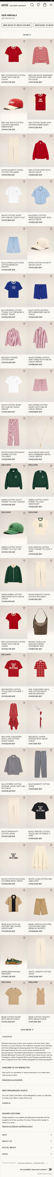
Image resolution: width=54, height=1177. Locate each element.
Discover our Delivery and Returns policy (17, 1126)
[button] (36, 1169)
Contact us (6, 1103)
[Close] (51, 0)
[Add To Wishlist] (24, 41)
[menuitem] (13, 5)
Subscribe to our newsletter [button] (12, 1080)
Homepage (7, 1036)
